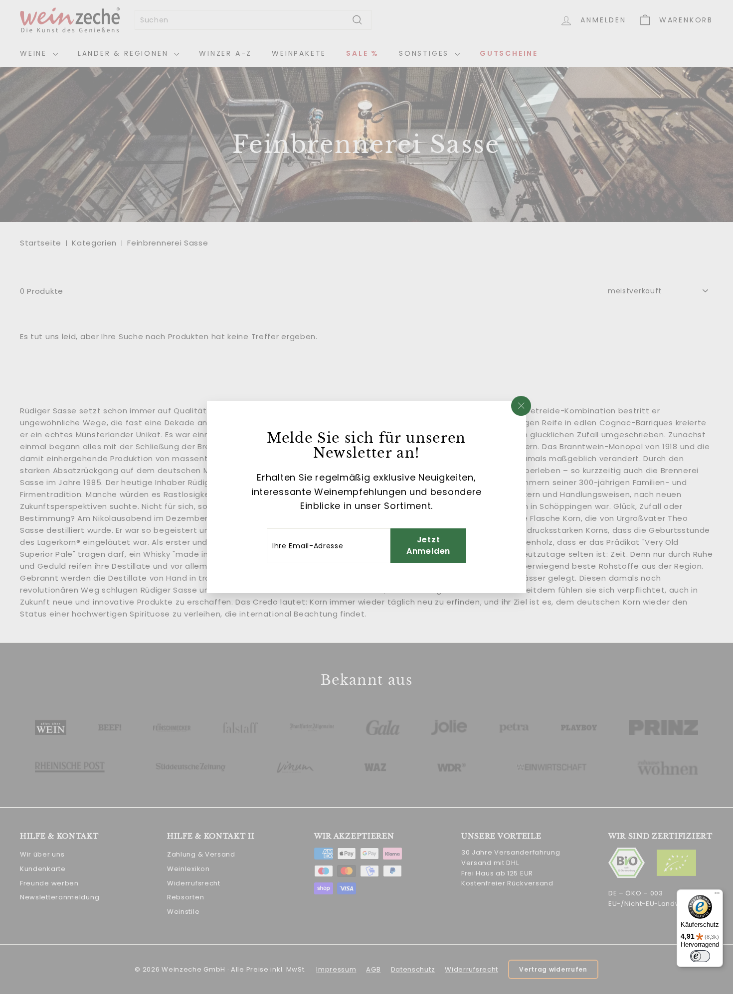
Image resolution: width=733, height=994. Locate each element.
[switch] (700, 956)
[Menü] (717, 895)
